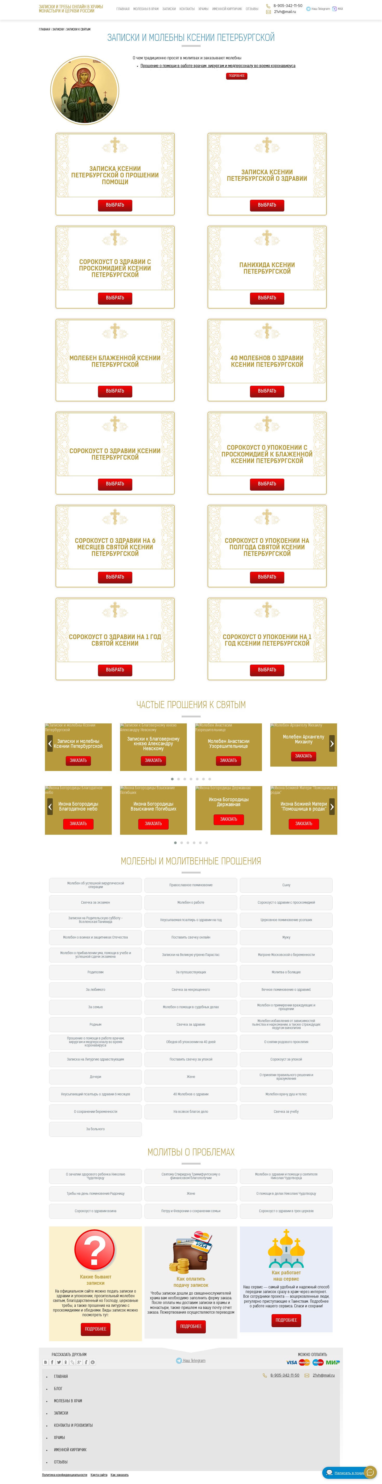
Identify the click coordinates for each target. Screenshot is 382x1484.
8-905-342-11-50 (288, 5)
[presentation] (50, 743)
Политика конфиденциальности (64, 1475)
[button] (172, 779)
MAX (340, 9)
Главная (44, 29)
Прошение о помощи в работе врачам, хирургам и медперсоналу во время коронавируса (218, 66)
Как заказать (120, 1475)
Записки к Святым (78, 29)
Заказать (78, 824)
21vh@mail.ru (285, 11)
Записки (58, 29)
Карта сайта (99, 1475)
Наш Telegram (320, 9)
